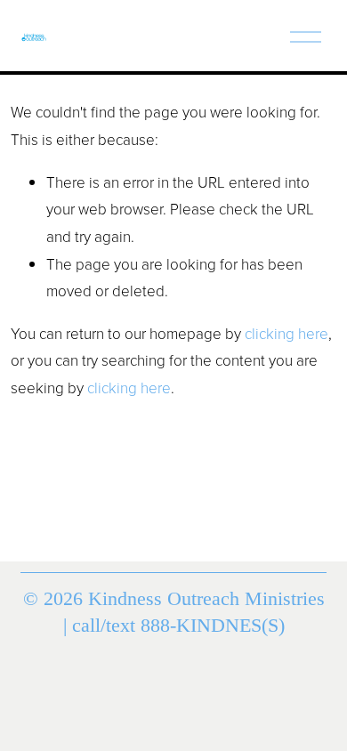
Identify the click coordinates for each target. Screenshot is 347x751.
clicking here (286, 333)
